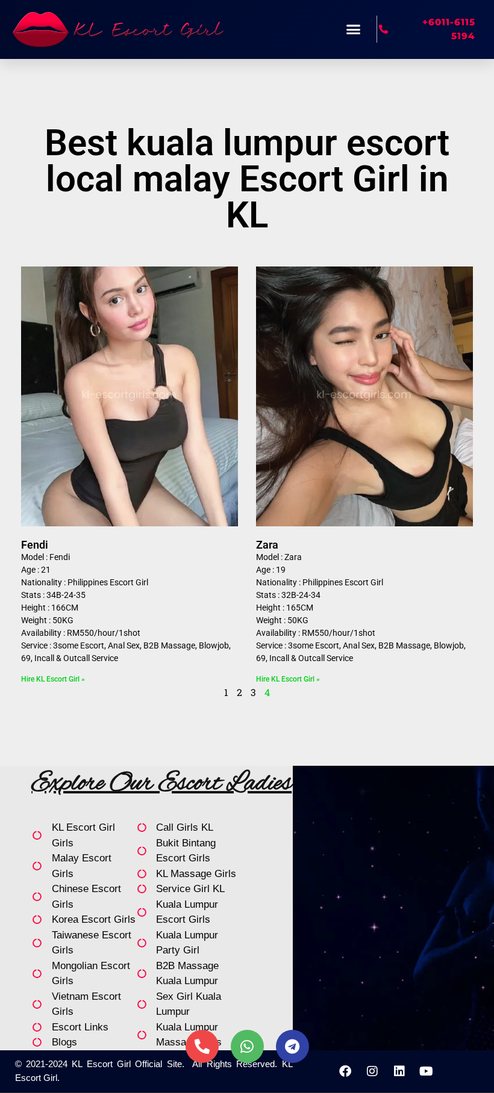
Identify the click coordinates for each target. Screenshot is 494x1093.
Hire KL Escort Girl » (53, 679)
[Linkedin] (399, 1071)
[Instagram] (372, 1071)
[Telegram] (292, 1046)
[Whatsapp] (247, 1046)
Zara (267, 544)
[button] (353, 29)
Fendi (34, 544)
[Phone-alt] (202, 1046)
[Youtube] (426, 1071)
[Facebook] (345, 1071)
